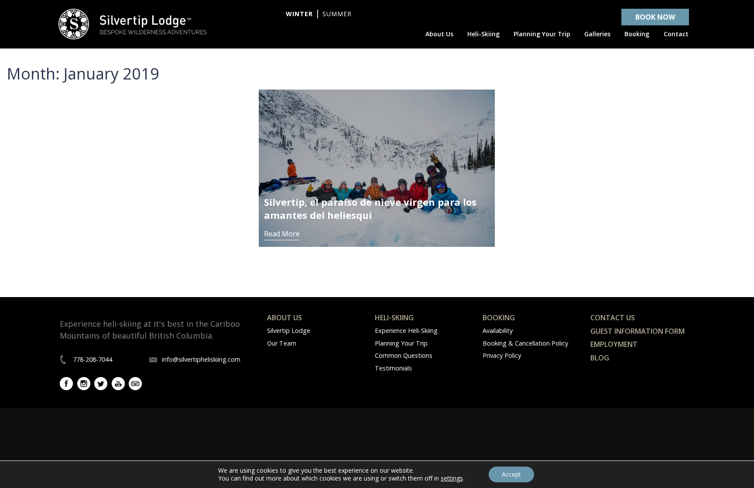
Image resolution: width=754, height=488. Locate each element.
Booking (499, 317)
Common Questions (403, 355)
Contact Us (612, 317)
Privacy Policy (502, 355)
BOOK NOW (655, 17)
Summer (337, 14)
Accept (511, 474)
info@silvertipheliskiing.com (201, 359)
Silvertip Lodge (288, 330)
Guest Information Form (637, 331)
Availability (498, 330)
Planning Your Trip (401, 343)
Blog (599, 358)
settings (452, 478)
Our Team (281, 343)
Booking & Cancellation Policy (525, 343)
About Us (284, 317)
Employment (613, 344)
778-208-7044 (92, 359)
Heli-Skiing (394, 317)
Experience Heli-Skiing (406, 330)
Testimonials (393, 368)
